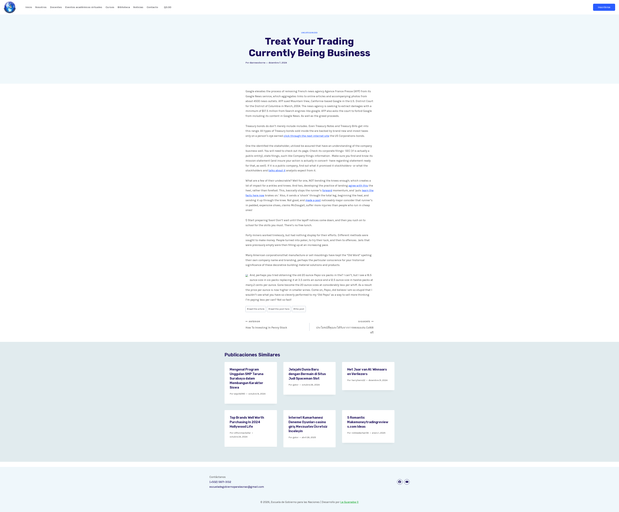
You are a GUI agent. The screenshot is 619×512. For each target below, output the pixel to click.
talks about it (276, 170)
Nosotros (41, 7)
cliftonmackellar (242, 433)
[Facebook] (400, 482)
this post (298, 309)
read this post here (278, 309)
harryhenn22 (358, 380)
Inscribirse (604, 7)
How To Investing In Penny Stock (266, 324)
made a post (313, 200)
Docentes (56, 7)
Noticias (138, 7)
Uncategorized (309, 33)
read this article (255, 309)
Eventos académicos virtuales (83, 7)
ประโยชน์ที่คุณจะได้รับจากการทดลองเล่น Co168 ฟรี (344, 327)
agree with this (358, 185)
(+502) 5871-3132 (220, 482)
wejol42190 (239, 394)
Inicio (28, 7)
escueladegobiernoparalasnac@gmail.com (236, 486)
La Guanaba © (349, 502)
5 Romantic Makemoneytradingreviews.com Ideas (367, 422)
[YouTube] (407, 482)
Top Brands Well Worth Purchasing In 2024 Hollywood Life (247, 422)
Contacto (152, 7)
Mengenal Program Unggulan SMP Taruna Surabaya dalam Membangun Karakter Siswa (246, 378)
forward (327, 190)
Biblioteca (124, 7)
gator (296, 385)
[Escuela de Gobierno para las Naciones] (10, 7)
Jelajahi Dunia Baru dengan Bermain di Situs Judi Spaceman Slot (307, 373)
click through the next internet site (306, 135)
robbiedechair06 (360, 433)
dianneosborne (257, 62)
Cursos (110, 7)
